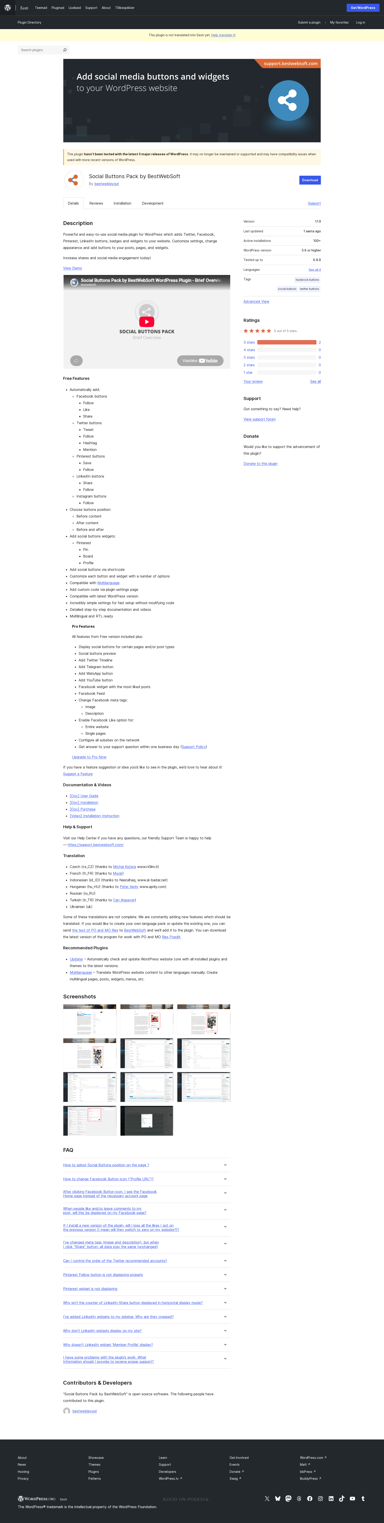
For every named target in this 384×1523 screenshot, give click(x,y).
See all (315, 381)
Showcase (96, 1457)
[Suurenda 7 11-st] (110, 1078)
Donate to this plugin (261, 463)
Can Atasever (124, 900)
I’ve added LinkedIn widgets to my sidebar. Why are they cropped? (118, 1317)
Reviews (96, 203)
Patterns (94, 1478)
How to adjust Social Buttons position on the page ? (106, 1165)
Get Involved (239, 1457)
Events (235, 1464)
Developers (167, 1471)
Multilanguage (108, 583)
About (22, 1457)
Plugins (93, 1471)
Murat (117, 873)
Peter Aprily (129, 886)
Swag (236, 1478)
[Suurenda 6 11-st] (224, 1044)
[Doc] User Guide (84, 796)
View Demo (72, 268)
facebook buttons (307, 279)
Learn (163, 1457)
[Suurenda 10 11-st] (110, 1111)
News (22, 1464)
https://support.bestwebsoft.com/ (96, 844)
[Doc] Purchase (83, 809)
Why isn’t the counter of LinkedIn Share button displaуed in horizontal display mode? (133, 1303)
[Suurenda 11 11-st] (167, 1111)
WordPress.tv (170, 1478)
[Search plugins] (64, 50)
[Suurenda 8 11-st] (167, 1078)
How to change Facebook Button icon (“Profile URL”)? (108, 1179)
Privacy (23, 1478)
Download (310, 180)
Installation (122, 203)
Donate (237, 1471)
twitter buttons (309, 289)
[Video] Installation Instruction (94, 816)
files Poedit (171, 937)
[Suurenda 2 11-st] (167, 1010)
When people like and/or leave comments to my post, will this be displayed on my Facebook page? (104, 1210)
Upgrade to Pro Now (89, 757)
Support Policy (194, 747)
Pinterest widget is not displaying (90, 1289)
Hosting (23, 1471)
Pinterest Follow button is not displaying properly (103, 1275)
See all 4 (315, 269)
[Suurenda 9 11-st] (224, 1078)
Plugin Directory (29, 22)
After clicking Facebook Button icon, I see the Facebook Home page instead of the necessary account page (110, 1194)
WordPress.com (313, 1457)
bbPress (308, 1471)
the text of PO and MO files (95, 930)
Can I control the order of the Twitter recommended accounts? (115, 1261)
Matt (305, 1464)
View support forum (260, 419)
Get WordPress (363, 8)
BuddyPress (311, 1478)
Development (153, 203)
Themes (94, 1464)
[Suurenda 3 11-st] (224, 1010)
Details (73, 203)
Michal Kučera (124, 866)
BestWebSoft (135, 930)
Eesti (63, 1499)
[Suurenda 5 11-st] (167, 1044)
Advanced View (256, 301)
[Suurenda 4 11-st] (110, 1044)
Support (314, 203)
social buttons (287, 289)
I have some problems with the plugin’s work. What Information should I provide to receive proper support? (108, 1359)
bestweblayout (106, 183)
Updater (76, 959)
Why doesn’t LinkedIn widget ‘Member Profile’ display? (108, 1345)
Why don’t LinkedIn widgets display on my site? (102, 1331)
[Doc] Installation (84, 802)
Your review (253, 381)
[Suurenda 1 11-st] (110, 1010)
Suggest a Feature (78, 774)
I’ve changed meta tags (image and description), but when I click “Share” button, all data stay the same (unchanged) (111, 1244)
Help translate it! (223, 35)
